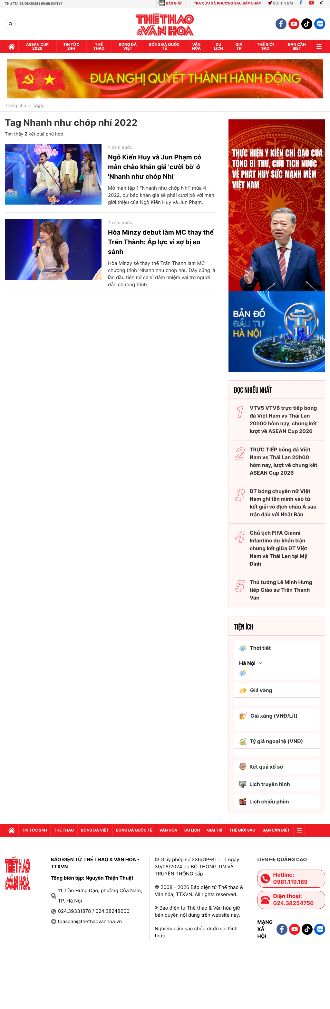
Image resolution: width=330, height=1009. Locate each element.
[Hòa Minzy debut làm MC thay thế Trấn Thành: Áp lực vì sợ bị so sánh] (53, 249)
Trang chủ (15, 106)
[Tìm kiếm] (10, 24)
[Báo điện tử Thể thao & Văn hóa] (165, 24)
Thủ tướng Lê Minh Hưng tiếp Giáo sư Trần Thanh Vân (281, 590)
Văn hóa (196, 46)
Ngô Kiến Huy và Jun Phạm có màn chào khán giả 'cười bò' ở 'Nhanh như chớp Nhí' (154, 166)
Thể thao (98, 46)
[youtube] (293, 23)
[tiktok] (306, 23)
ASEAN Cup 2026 (37, 46)
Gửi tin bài (283, 3)
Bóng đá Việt (128, 46)
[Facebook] (301, 3)
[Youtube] (311, 3)
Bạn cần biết (297, 46)
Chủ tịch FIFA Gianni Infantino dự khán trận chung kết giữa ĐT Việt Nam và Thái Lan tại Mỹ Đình (278, 548)
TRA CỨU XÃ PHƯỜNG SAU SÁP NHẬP (227, 3)
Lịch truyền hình (269, 784)
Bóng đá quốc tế (164, 46)
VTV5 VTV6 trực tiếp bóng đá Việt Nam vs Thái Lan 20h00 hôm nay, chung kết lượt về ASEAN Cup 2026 (283, 419)
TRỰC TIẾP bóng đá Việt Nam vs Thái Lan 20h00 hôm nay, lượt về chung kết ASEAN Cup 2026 (283, 461)
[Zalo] (319, 23)
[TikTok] (323, 3)
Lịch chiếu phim (269, 801)
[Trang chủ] (11, 46)
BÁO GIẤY (174, 3)
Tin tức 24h (71, 46)
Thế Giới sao (265, 46)
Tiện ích (243, 626)
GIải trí (240, 46)
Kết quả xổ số (266, 766)
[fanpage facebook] (281, 23)
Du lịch (218, 46)
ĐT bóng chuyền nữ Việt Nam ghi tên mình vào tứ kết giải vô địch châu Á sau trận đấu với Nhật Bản (283, 503)
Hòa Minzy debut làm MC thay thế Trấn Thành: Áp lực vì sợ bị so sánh (161, 242)
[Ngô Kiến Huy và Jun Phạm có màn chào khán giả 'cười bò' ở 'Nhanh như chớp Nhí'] (53, 174)
